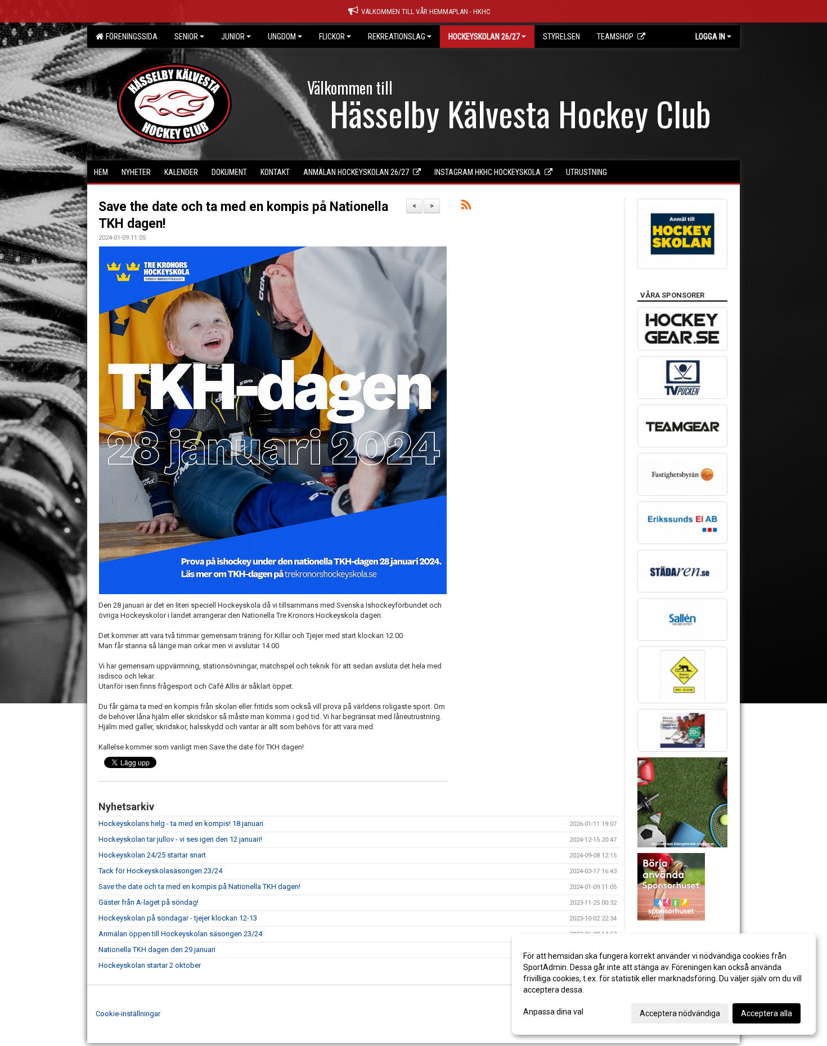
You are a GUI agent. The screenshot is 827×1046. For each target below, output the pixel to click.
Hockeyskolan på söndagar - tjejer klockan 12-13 (177, 918)
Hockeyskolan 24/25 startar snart (152, 855)
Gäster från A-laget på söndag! (148, 902)
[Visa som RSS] (466, 207)
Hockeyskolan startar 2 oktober (149, 965)
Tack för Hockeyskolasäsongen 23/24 (160, 871)
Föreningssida (130, 36)
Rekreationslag (396, 36)
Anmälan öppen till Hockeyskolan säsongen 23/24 (180, 934)
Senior (186, 36)
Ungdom (282, 36)
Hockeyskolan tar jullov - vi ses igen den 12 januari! (180, 839)
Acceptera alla (766, 1013)
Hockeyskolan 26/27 (484, 36)
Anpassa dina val (553, 1011)
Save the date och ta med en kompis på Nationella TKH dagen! (199, 886)
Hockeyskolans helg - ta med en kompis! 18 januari (180, 823)
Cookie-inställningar (128, 1013)
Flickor (332, 36)
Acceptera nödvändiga (680, 1013)
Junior (233, 36)
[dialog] (664, 984)
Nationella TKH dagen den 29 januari (156, 949)
